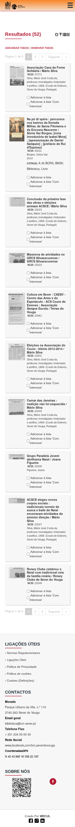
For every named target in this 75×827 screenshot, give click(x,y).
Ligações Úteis (16, 659)
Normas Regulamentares (23, 653)
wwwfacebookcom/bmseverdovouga (30, 745)
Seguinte (54, 57)
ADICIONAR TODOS (17, 48)
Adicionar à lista (40, 97)
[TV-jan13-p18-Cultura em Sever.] (16, 308)
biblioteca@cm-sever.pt (20, 723)
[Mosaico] (68, 34)
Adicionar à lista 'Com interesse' (44, 104)
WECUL (45, 816)
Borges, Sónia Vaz (37, 154)
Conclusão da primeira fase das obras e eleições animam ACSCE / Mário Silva (47, 202)
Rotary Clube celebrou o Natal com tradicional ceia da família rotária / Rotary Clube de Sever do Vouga (45, 574)
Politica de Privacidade (22, 666)
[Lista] (64, 34)
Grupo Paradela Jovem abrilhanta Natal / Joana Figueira (44, 459)
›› (66, 57)
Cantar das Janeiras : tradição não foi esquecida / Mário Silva (47, 404)
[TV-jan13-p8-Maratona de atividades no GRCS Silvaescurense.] (16, 257)
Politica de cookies (19, 673)
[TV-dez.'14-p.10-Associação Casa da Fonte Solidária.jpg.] (16, 75)
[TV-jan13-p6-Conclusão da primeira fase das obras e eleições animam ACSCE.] (16, 201)
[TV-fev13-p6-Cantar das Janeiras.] (16, 406)
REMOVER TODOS (42, 48)
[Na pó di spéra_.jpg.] (16, 129)
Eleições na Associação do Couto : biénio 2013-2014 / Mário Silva (46, 348)
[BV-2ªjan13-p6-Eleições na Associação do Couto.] (16, 351)
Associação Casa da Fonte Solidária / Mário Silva (46, 69)
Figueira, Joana (36, 470)
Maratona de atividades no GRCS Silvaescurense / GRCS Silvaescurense (46, 257)
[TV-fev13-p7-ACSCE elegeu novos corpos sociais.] (16, 500)
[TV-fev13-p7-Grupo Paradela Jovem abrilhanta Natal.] (16, 456)
